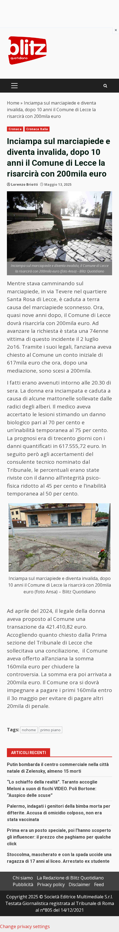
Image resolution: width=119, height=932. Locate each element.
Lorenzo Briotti (24, 184)
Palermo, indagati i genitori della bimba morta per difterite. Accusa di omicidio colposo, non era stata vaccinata (58, 813)
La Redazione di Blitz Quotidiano (70, 878)
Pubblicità (23, 884)
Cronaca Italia (37, 129)
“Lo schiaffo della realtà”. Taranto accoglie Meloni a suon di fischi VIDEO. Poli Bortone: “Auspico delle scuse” (52, 788)
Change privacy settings (25, 926)
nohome (29, 729)
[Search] (105, 85)
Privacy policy (51, 884)
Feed (99, 884)
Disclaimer (79, 884)
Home (13, 103)
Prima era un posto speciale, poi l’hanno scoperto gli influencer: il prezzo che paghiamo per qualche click (59, 837)
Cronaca (15, 129)
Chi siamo (23, 878)
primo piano (50, 729)
